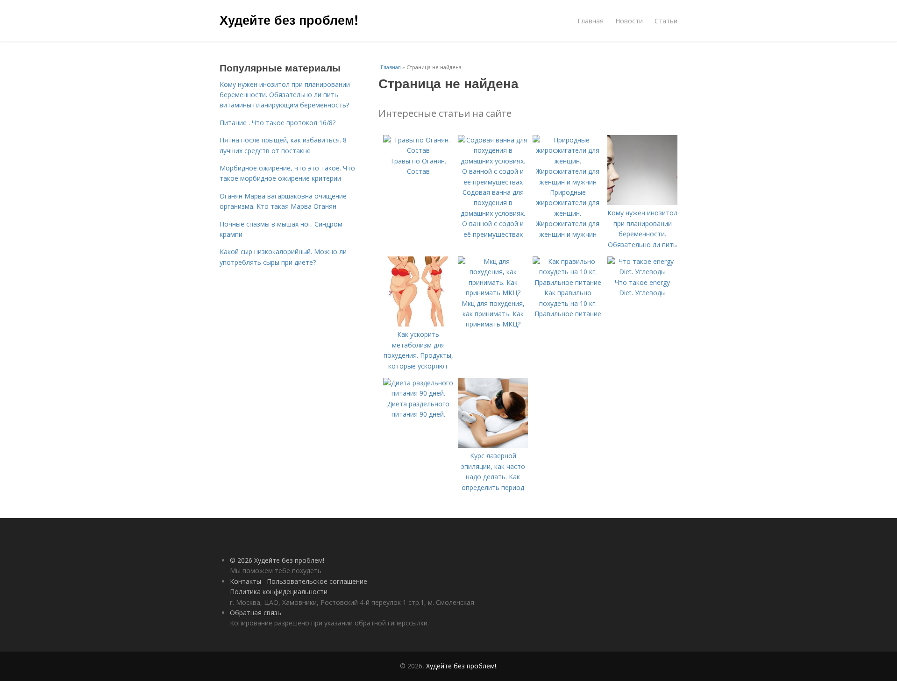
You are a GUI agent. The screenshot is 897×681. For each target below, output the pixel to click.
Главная (590, 20)
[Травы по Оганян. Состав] (418, 150)
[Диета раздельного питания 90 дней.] (418, 393)
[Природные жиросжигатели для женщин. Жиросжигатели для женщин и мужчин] (568, 181)
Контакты (245, 581)
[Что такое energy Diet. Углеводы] (642, 271)
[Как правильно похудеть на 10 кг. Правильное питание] (568, 282)
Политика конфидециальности (278, 591)
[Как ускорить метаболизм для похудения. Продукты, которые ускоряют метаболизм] (418, 323)
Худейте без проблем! (289, 19)
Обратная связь (255, 612)
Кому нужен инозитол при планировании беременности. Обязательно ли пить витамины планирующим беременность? (285, 95)
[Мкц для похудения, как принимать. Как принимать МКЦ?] (493, 292)
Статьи (666, 20)
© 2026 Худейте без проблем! (277, 560)
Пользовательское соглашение (317, 581)
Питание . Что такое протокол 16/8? (277, 122)
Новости (629, 20)
